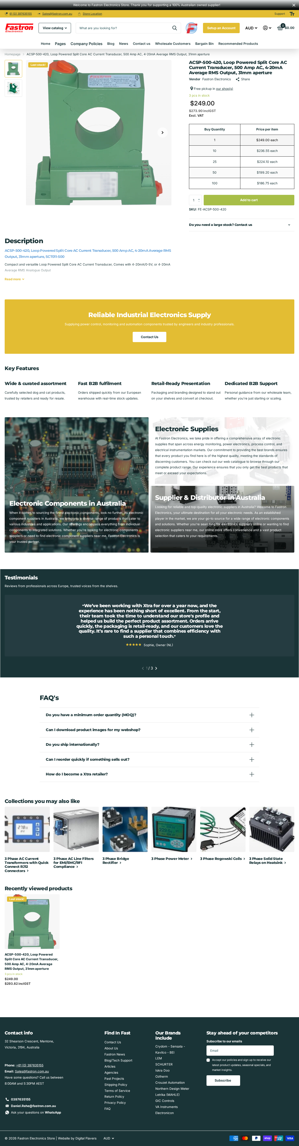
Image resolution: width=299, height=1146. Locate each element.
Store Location (92, 13)
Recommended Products (238, 44)
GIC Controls (164, 1101)
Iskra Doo (162, 1070)
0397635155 (20, 1099)
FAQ (107, 1109)
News (123, 44)
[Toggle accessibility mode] (292, 14)
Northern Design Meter (172, 1088)
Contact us (141, 44)
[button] (200, 196)
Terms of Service (117, 1091)
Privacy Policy (115, 1102)
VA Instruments (166, 1107)
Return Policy (114, 1096)
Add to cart (249, 200)
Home (45, 44)
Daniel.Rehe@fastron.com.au (33, 1106)
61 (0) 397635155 (21, 13)
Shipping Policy (115, 1084)
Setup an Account (221, 28)
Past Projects (114, 1078)
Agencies (111, 1072)
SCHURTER (164, 1064)
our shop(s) (224, 89)
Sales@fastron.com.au (57, 13)
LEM (158, 1058)
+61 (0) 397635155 (29, 1065)
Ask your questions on (36, 1112)
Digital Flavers (85, 1138)
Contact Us (149, 337)
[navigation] (13, 68)
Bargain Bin (204, 44)
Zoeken (174, 28)
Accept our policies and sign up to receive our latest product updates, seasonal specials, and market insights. (241, 1065)
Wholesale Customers (173, 44)
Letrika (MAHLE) (167, 1095)
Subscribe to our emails (224, 1041)
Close (294, 5)
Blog (110, 44)
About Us (111, 1048)
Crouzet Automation (170, 1082)
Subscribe (223, 1080)
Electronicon (164, 1113)
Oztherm (161, 1076)
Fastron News (114, 1054)
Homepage (13, 54)
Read (13, 279)
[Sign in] (267, 28)
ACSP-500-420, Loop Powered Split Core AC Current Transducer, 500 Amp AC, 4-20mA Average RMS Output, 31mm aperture (31, 961)
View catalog (53, 28)
